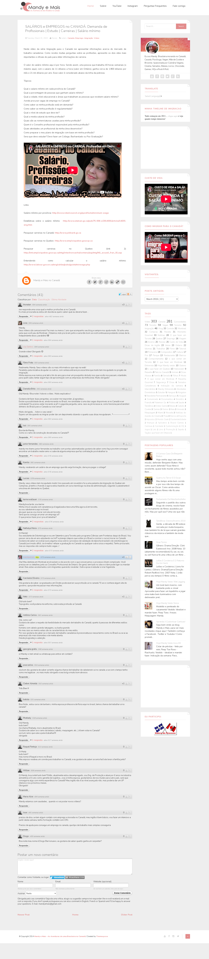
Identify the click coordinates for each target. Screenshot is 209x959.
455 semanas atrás (37, 836)
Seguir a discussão (129, 294)
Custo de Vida (176, 342)
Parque (156, 355)
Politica (172, 402)
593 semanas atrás (41, 363)
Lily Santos (28, 346)
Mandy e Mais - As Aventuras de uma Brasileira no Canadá (60, 936)
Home (90, 5)
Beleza (172, 406)
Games (156, 409)
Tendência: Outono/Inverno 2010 (170, 521)
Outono (182, 365)
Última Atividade (58, 299)
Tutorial (182, 348)
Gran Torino (161, 542)
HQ (183, 426)
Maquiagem (150, 412)
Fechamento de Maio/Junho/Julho (171, 499)
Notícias (162, 335)
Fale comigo (179, 5)
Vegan (166, 325)
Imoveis (181, 409)
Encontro (180, 399)
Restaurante (170, 355)
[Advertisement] (165, 147)
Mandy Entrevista (166, 389)
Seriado (167, 375)
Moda (183, 375)
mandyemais (29, 557)
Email (58, 881)
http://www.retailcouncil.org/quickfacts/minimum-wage (80, 212)
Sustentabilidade (178, 419)
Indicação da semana (173, 385)
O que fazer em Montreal (170, 362)
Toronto (153, 325)
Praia (165, 416)
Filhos (176, 375)
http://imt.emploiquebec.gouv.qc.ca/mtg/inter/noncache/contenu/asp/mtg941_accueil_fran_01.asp (73, 252)
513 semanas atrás (45, 747)
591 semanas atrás (34, 425)
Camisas (149, 426)
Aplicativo (163, 422)
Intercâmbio (150, 389)
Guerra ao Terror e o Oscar (168, 478)
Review (162, 342)
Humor (165, 409)
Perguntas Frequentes (155, 5)
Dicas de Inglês (153, 345)
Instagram (133, 5)
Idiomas (149, 348)
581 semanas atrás (37, 462)
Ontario (179, 345)
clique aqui (172, 116)
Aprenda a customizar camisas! (170, 622)
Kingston (182, 392)
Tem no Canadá (162, 372)
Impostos (150, 419)
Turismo (178, 325)
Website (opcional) (102, 881)
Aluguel (182, 395)
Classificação (44, 299)
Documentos (167, 399)
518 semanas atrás (39, 718)
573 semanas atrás (48, 578)
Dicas (172, 382)
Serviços (173, 395)
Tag (146, 433)
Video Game (162, 406)
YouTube (116, 5)
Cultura (180, 352)
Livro (161, 429)
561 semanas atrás (45, 615)
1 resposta (37, 340)
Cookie (148, 409)
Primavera (153, 352)
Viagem (182, 338)
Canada (71, 38)
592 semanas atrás (44, 389)
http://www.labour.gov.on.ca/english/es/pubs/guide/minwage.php (57, 264)
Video (96, 38)
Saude (181, 402)
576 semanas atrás (45, 499)
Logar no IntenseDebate (57, 877)
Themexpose (102, 936)
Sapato (181, 429)
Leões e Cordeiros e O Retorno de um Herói (170, 562)
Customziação (172, 426)
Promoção (171, 429)
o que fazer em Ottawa (160, 433)
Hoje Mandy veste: (167, 365)
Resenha (149, 372)
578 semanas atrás (37, 478)
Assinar (22, 893)
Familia (157, 375)
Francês (149, 402)
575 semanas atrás (45, 528)
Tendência (149, 406)
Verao (168, 345)
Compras (154, 332)
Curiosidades (180, 321)
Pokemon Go (160, 402)
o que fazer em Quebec (159, 369)
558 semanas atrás (45, 649)
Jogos (148, 429)
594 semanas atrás (39, 305)
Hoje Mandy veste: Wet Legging (170, 582)
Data (34, 299)
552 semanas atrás (45, 683)
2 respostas (38, 316)
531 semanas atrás (37, 699)
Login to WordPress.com (75, 877)
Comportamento (157, 358)
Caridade (159, 426)
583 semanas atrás (46, 444)
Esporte (182, 416)
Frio (147, 355)
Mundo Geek (163, 419)
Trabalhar (161, 348)
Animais (175, 372)
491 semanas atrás (35, 812)
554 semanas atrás (41, 665)
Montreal (182, 328)
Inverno (151, 342)
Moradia (170, 412)
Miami (161, 412)
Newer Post (24, 914)
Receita (168, 332)
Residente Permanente (156, 395)
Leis (155, 429)
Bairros (182, 355)
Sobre (103, 5)
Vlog (161, 328)
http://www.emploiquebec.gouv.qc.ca (74, 240)
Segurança (161, 382)
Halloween (179, 369)
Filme (173, 348)
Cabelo (181, 406)
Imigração (88, 38)
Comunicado (153, 399)
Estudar (162, 392)
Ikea (173, 409)
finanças (151, 422)
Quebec (159, 338)
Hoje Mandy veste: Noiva (167, 603)
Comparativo (167, 352)
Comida (171, 328)
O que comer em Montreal (161, 379)
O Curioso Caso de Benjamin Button (169, 455)
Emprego (79, 38)
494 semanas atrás (41, 797)
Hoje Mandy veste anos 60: (168, 643)
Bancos (173, 416)
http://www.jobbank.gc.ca (68, 232)
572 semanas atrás (36, 597)
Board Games (177, 422)
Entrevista (149, 365)
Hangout (172, 392)
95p (37, 557)
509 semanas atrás (38, 770)
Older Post (126, 914)
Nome (20, 881)
